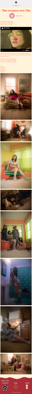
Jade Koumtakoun (3, 70)
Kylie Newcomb (10, 21)
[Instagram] (27, 386)
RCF (15, 385)
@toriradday (14, 60)
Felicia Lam (2, 71)
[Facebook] (27, 388)
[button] (16, 5)
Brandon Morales (11, 23)
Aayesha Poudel (3, 67)
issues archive (15, 386)
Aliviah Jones (2, 69)
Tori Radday (14, 59)
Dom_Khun (10, 24)
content (15, 388)
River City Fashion (5, 381)
